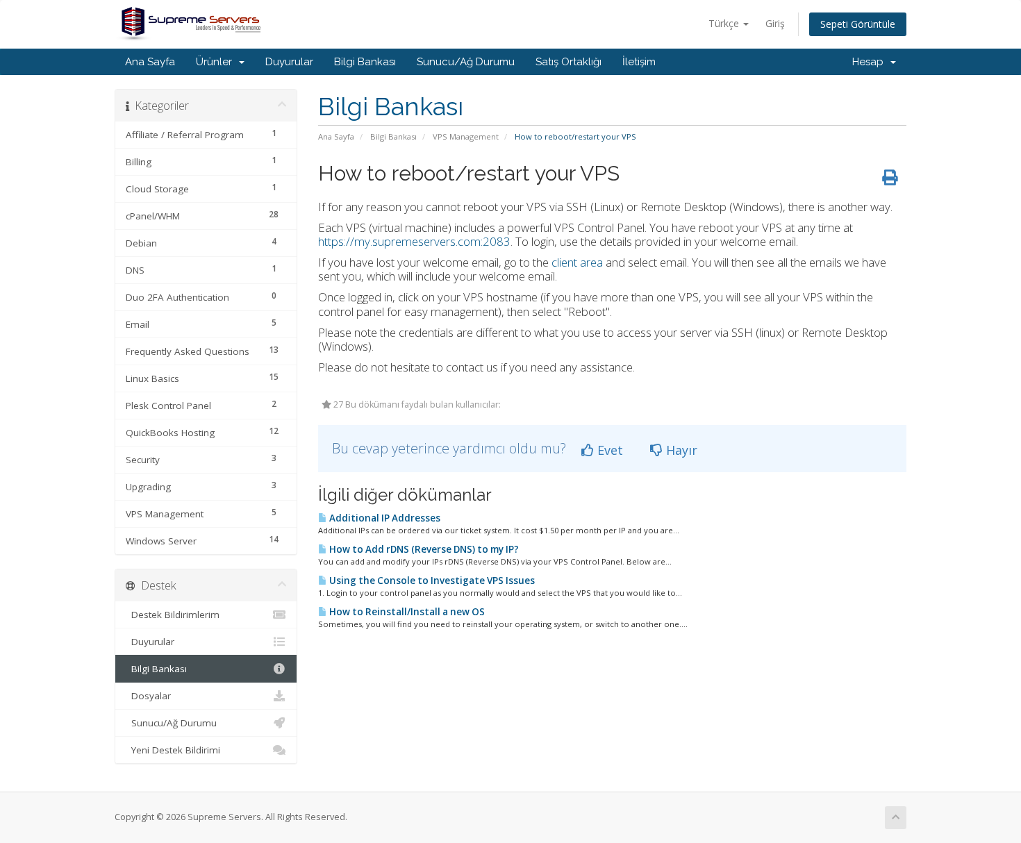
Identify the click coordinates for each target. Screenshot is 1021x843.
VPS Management (466, 136)
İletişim (639, 62)
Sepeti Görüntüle (857, 24)
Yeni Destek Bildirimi (173, 750)
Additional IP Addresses (383, 518)
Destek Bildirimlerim (172, 614)
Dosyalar (148, 696)
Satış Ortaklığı (568, 62)
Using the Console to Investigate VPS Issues (431, 580)
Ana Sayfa (150, 62)
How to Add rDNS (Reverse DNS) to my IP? (423, 549)
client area (577, 262)
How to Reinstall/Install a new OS (406, 612)
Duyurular (289, 62)
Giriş (775, 23)
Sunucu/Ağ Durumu (466, 62)
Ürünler (217, 62)
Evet (608, 450)
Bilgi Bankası (365, 62)
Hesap (870, 62)
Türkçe (725, 23)
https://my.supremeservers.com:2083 (414, 241)
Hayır (680, 450)
